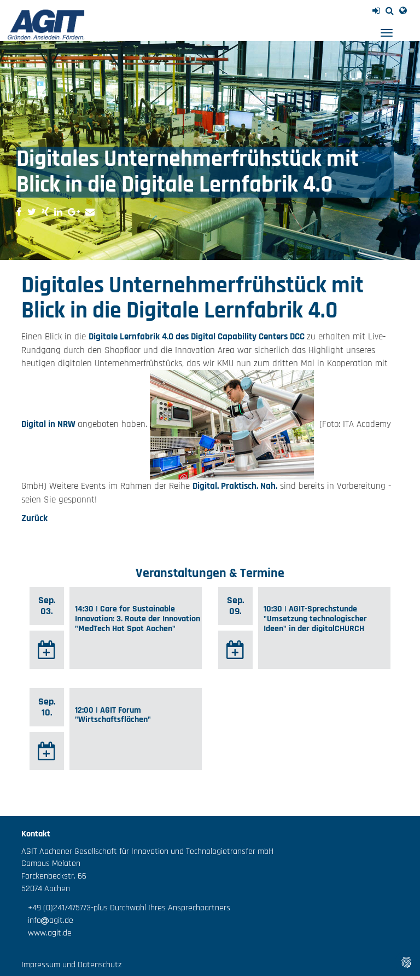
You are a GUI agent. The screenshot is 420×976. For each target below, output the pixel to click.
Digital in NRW (49, 425)
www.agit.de (46, 933)
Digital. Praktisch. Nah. (234, 486)
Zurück (34, 518)
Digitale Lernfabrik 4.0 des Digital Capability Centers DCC (198, 337)
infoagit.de (47, 920)
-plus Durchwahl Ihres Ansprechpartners (160, 908)
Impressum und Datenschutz (71, 965)
